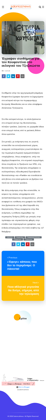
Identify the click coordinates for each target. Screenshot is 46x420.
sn (3, 71)
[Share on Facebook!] (4, 76)
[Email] (22, 76)
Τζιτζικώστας (28, 239)
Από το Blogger (24, 387)
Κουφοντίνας (20, 237)
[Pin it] (18, 76)
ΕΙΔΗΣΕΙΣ (10, 237)
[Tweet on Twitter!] (8, 76)
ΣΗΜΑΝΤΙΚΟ (17, 239)
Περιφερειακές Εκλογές (33, 237)
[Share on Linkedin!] (13, 76)
